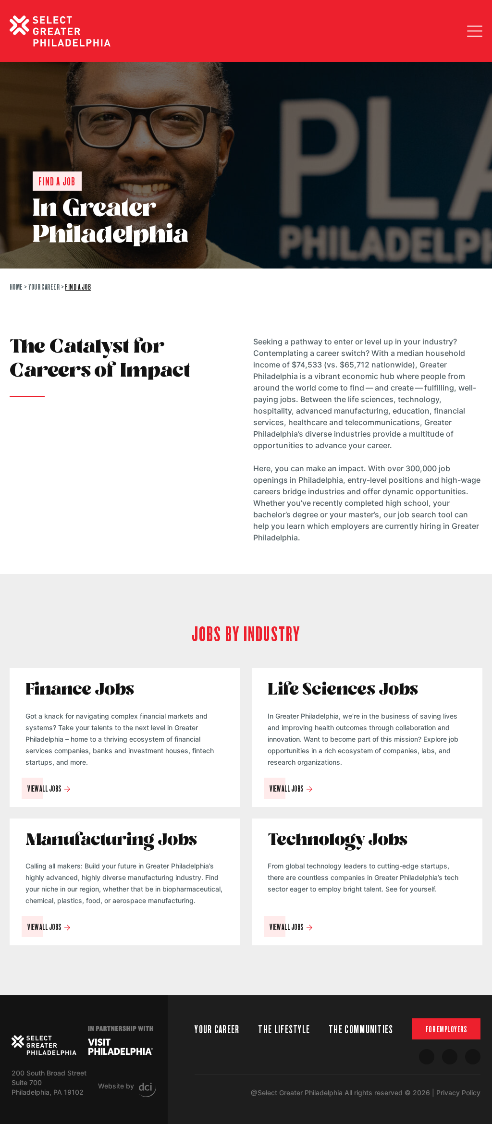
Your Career (44, 286)
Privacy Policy (458, 1092)
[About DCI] (147, 1090)
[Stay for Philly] (60, 31)
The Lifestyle (284, 1028)
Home (16, 286)
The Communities (361, 1028)
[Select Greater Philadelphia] (44, 1045)
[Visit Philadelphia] (120, 1046)
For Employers (446, 1029)
